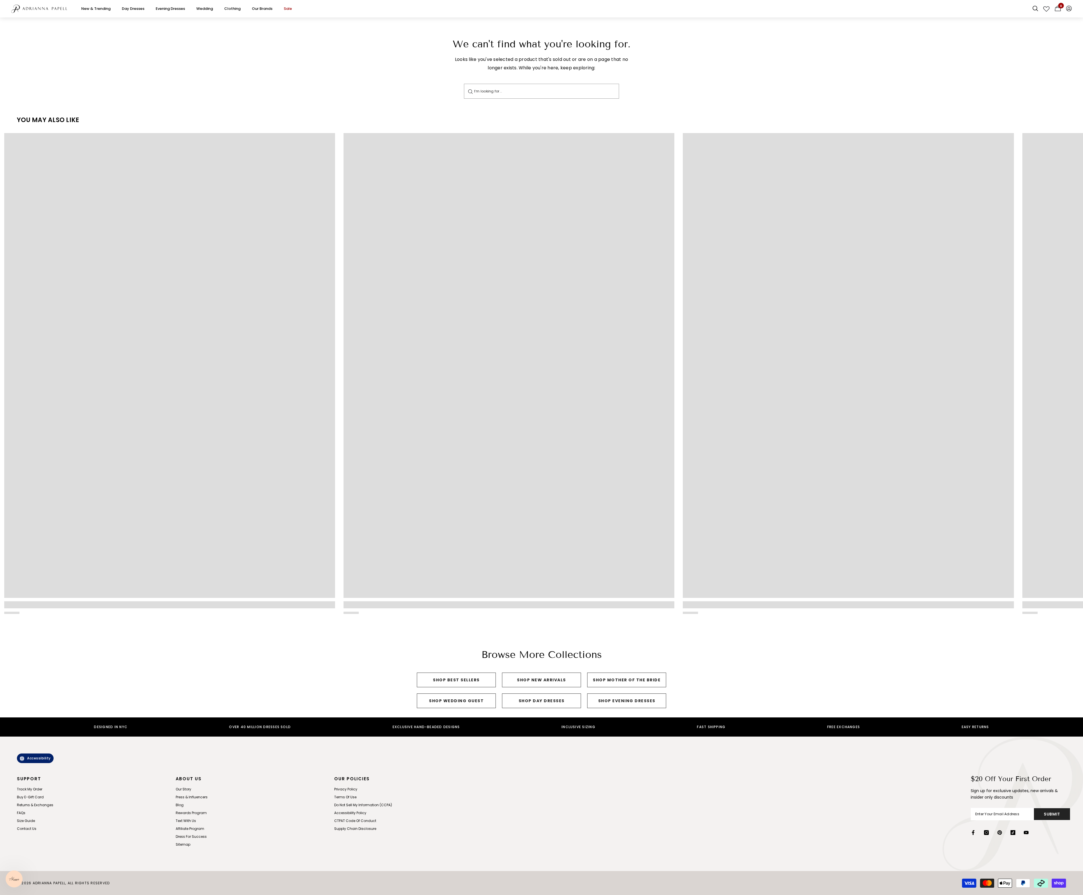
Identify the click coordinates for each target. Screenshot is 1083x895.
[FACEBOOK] (973, 832)
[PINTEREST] (999, 832)
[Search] (470, 91)
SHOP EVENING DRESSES (626, 701)
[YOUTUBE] (1026, 832)
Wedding (204, 8)
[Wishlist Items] (1046, 9)
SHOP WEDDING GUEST (456, 701)
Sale (288, 8)
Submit (1052, 814)
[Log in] (1069, 9)
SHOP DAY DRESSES (542, 701)
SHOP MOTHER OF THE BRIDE (627, 680)
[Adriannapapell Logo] (39, 9)
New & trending (96, 8)
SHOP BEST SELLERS (456, 680)
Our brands (262, 8)
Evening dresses (170, 8)
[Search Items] (1035, 9)
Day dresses (133, 8)
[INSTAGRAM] (986, 832)
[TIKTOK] (1013, 832)
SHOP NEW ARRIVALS (541, 680)
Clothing (232, 8)
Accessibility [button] (39, 758)
